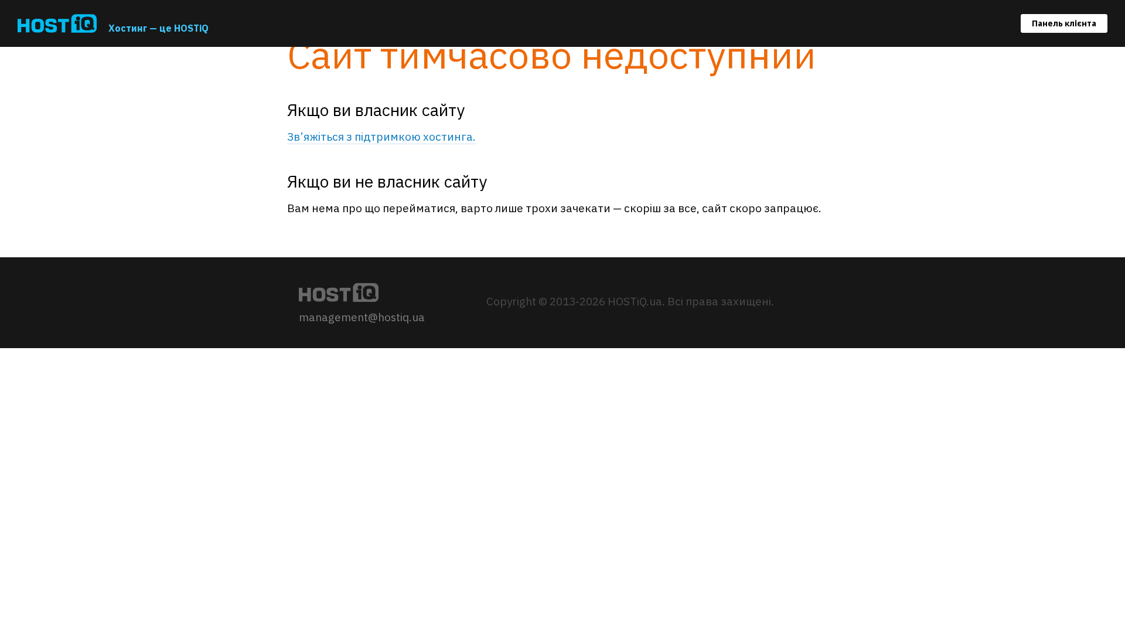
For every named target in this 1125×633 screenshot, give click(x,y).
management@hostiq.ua (362, 317)
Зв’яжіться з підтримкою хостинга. (381, 137)
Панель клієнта (1064, 23)
